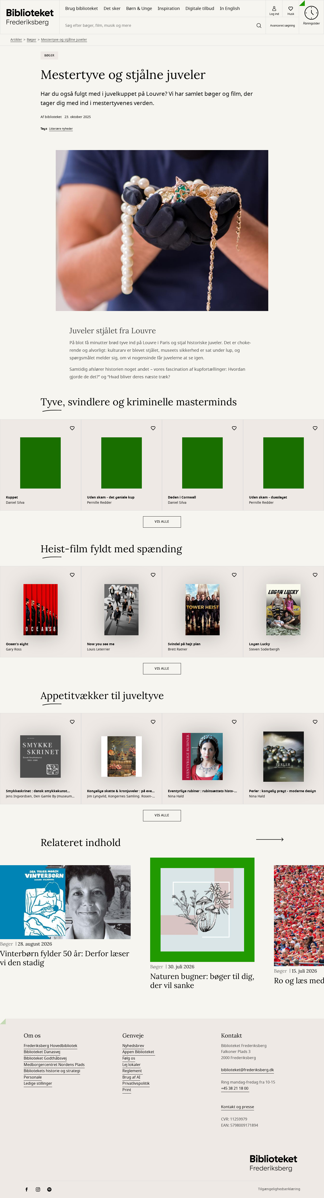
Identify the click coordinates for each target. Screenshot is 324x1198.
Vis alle (162, 521)
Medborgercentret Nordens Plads (54, 1065)
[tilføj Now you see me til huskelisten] (153, 575)
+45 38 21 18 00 (235, 1088)
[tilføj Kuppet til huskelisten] (72, 428)
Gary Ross (14, 649)
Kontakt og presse (237, 1107)
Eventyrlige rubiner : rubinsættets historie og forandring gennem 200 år (201, 792)
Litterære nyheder (61, 129)
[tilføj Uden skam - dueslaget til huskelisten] (315, 428)
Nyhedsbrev (133, 1046)
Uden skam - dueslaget (268, 497)
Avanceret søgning (282, 25)
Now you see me (100, 644)
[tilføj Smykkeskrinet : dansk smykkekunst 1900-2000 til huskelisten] (72, 722)
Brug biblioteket (81, 8)
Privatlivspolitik (136, 1083)
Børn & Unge (139, 8)
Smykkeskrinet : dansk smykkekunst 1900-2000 (36, 792)
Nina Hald (176, 796)
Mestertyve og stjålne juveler (64, 40)
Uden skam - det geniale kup (110, 497)
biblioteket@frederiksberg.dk (247, 1070)
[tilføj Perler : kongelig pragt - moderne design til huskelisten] (315, 722)
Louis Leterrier (98, 649)
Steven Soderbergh (264, 649)
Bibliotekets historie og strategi (52, 1071)
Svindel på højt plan (184, 644)
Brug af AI (131, 1077)
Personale (33, 1077)
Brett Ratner (177, 649)
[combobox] (163, 25)
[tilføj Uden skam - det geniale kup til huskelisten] (153, 428)
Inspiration (169, 8)
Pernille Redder (99, 503)
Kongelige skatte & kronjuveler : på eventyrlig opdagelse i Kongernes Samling (121, 792)
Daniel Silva (15, 503)
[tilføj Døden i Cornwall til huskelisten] (234, 428)
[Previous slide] (269, 848)
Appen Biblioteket (138, 1052)
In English (230, 8)
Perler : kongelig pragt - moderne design (282, 791)
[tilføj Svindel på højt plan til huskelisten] (234, 575)
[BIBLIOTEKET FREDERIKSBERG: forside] (29, 17)
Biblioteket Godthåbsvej (45, 1058)
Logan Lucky (259, 644)
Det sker (112, 8)
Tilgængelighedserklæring (279, 1189)
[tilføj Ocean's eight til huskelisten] (72, 575)
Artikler (16, 40)
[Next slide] (269, 840)
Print (126, 1090)
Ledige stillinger (38, 1083)
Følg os (128, 1058)
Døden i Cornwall (182, 497)
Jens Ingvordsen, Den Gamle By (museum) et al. (39, 796)
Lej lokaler (131, 1065)
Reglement (132, 1071)
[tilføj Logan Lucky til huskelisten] (315, 575)
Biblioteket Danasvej (42, 1052)
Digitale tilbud (199, 8)
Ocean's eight (17, 644)
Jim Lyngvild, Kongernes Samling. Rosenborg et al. (119, 796)
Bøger (31, 40)
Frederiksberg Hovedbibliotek (50, 1046)
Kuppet (12, 497)
